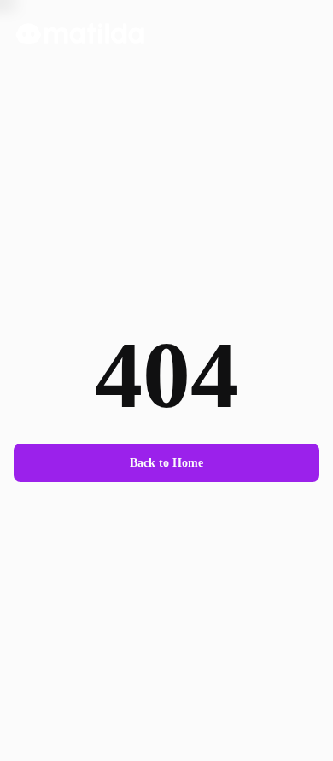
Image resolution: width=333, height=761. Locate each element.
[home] (75, 33)
